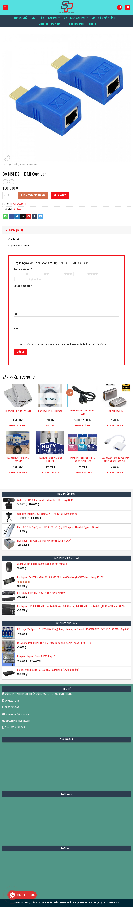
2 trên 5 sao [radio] (37, 273)
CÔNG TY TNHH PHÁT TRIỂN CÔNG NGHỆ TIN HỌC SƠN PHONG (38, 693)
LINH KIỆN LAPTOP (74, 17)
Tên (15, 313)
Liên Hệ (92, 24)
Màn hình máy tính (50, 24)
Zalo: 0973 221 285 (14, 727)
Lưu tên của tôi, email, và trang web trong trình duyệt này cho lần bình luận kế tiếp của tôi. (63, 344)
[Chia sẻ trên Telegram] (40, 216)
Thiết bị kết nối (9, 164)
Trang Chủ (20, 17)
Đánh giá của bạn (23, 269)
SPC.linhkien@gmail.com (17, 720)
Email (16, 328)
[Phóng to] (7, 158)
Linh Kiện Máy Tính (103, 17)
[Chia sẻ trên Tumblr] (34, 216)
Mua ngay (60, 195)
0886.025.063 (11, 707)
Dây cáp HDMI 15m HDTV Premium (18, 459)
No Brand (17, 209)
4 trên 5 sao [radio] (80, 273)
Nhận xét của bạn (23, 285)
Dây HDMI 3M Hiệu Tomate (50, 411)
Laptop (53, 17)
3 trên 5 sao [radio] (57, 273)
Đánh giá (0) (16, 230)
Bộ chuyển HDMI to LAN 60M (18, 411)
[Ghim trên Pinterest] (28, 216)
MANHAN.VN (113, 902)
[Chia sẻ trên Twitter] (17, 216)
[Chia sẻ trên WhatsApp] (5, 216)
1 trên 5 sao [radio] (19, 273)
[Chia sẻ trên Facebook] (11, 216)
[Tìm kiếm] (119, 7)
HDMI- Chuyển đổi (28, 164)
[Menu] (5, 7)
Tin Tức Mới (76, 24)
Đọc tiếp (50, 425)
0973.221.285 (11, 700)
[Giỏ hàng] (127, 7)
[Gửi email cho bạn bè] (23, 216)
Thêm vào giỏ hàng (33, 195)
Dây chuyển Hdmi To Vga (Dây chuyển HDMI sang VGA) (115, 459)
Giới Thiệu (38, 17)
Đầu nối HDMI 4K (115, 411)
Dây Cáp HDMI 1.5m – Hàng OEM (82, 412)
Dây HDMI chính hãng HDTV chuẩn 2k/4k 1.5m (82, 459)
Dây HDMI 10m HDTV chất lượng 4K (50, 459)
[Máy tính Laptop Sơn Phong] (66, 7)
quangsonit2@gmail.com (17, 714)
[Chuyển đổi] (5, 230)
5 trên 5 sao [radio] (21, 279)
